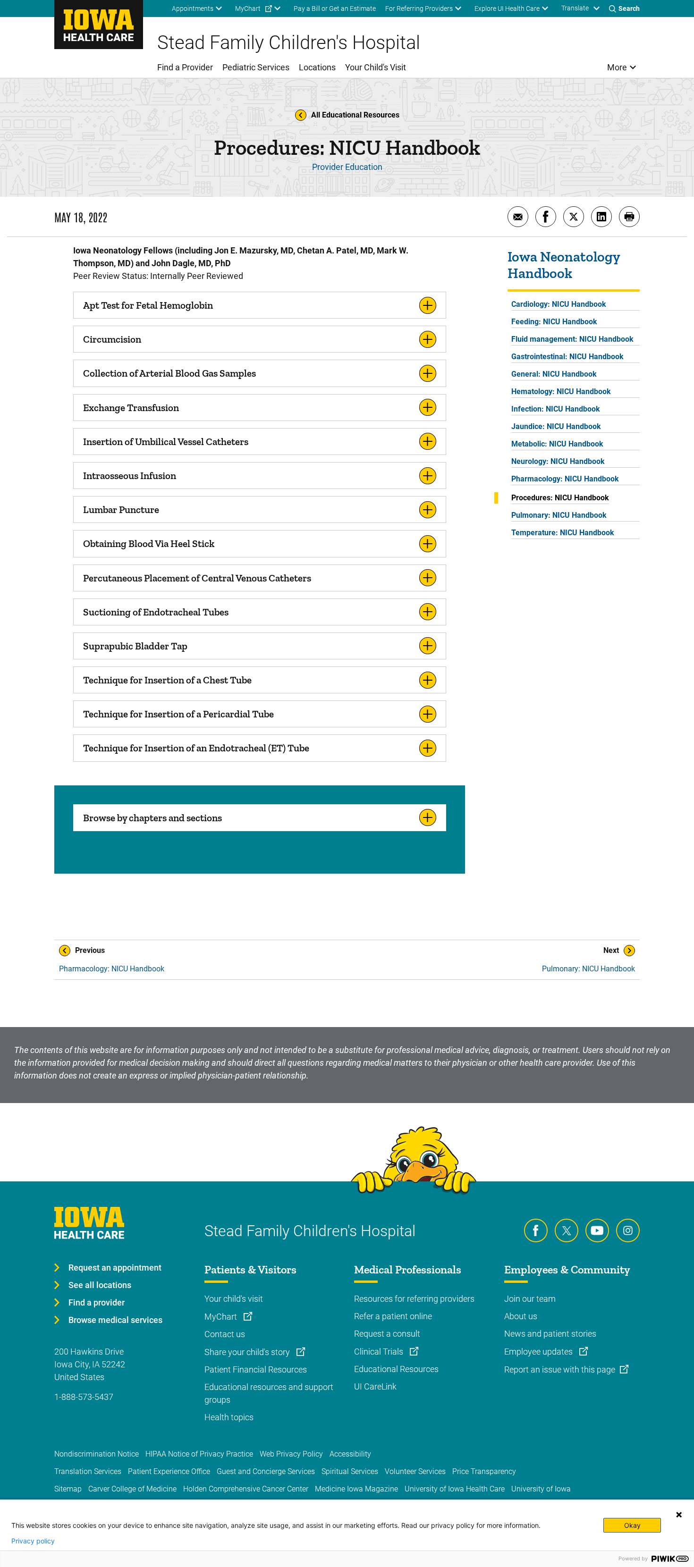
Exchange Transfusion (131, 407)
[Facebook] (536, 1230)
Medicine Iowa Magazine (356, 1488)
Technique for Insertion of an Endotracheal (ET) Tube (196, 748)
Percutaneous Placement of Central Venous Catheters (197, 578)
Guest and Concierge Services (266, 1471)
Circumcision (112, 339)
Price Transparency (484, 1471)
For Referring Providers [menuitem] (419, 8)
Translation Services (87, 1471)
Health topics (229, 1417)
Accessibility (350, 1453)
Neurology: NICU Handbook (558, 461)
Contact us (224, 1334)
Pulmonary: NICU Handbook (559, 515)
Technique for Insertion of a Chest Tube (167, 680)
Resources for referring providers (414, 1299)
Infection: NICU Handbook (555, 408)
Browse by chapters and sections (152, 818)
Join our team (530, 1299)
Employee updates (539, 1351)
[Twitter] (566, 1230)
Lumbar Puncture (121, 509)
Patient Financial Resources (255, 1369)
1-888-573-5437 (83, 1397)
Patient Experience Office (169, 1471)
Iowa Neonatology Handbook (564, 265)
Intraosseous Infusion (129, 475)
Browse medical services (115, 1320)
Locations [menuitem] (317, 67)
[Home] (98, 24)
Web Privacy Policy (291, 1453)
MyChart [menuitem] (248, 8)
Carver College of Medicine (132, 1488)
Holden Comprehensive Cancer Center (245, 1488)
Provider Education (347, 167)
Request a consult (387, 1334)
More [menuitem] (617, 67)
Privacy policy (33, 1541)
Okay (632, 1525)
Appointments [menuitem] (192, 8)
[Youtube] (597, 1230)
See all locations (99, 1285)
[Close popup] (679, 1514)
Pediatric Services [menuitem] (255, 67)
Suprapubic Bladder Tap (135, 646)
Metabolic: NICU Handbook (557, 443)
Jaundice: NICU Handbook (556, 426)
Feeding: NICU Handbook (554, 321)
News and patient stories (550, 1334)
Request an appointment (114, 1267)
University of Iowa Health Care (455, 1488)
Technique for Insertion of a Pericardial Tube (178, 714)
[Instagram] (628, 1230)
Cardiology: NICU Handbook (558, 304)
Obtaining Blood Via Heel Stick (148, 543)
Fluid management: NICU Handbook (572, 339)
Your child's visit (233, 1299)
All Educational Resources (355, 114)
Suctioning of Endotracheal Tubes (156, 612)
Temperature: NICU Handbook (562, 532)
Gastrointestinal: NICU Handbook (567, 356)
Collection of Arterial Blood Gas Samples (169, 373)
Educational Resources (396, 1369)
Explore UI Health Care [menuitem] (507, 8)
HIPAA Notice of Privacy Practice (199, 1453)
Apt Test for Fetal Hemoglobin (148, 305)
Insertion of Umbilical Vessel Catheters (165, 441)
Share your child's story (248, 1352)
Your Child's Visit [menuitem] (375, 67)
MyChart (221, 1317)
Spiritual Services (350, 1471)
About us (520, 1316)
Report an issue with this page (559, 1369)
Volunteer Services (415, 1471)
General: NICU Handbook (554, 374)
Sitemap (68, 1488)
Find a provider (96, 1302)
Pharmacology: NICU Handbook (565, 478)
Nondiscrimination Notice (96, 1453)
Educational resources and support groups (268, 1393)
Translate (575, 8)
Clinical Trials (379, 1351)
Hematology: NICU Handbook (561, 391)
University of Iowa (541, 1488)
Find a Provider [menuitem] (185, 67)
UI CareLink (375, 1386)
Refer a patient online (393, 1316)
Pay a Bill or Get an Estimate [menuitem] (335, 8)
